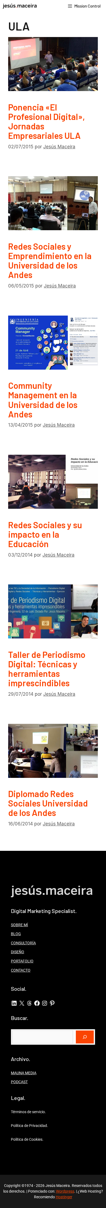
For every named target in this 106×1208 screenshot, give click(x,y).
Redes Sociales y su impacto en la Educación (45, 534)
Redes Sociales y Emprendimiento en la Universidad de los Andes (50, 260)
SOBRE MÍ (19, 925)
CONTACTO (20, 970)
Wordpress (65, 1191)
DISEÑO (17, 952)
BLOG (16, 934)
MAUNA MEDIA (23, 1073)
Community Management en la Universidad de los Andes (42, 399)
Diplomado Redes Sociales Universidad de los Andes (48, 803)
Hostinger (64, 1197)
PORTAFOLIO (22, 961)
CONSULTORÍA (23, 943)
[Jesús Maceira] (20, 6)
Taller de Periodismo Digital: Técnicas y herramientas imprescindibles (46, 668)
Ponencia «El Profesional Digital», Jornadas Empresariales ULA (46, 121)
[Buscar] (85, 1036)
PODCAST (19, 1082)
